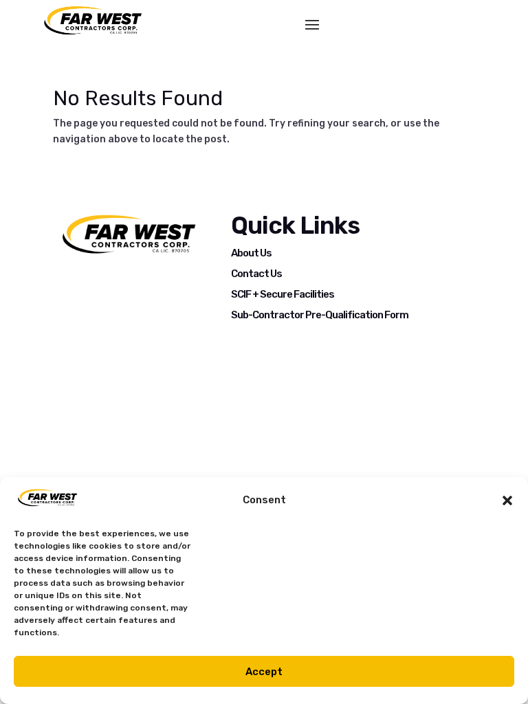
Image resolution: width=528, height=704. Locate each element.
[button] (507, 500)
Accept (264, 672)
